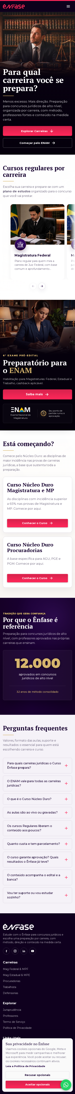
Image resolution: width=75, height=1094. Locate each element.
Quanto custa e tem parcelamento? (33, 844)
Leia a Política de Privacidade (25, 1066)
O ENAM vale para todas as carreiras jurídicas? (34, 783)
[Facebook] (6, 951)
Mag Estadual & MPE (16, 975)
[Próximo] (41, 286)
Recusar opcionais (37, 1075)
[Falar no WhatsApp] (65, 1084)
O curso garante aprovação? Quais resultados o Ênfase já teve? (32, 859)
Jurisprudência (12, 1009)
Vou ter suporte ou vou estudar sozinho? (30, 895)
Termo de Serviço (14, 1022)
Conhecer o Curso (34, 523)
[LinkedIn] (23, 951)
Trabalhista (9, 987)
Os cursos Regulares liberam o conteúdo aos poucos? (29, 828)
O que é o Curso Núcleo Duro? (29, 799)
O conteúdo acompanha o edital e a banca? (33, 877)
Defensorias (10, 993)
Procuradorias (11, 981)
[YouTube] (32, 951)
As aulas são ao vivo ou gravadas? (32, 812)
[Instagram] (15, 951)
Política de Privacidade (17, 1028)
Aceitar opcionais (37, 1084)
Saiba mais (34, 394)
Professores (10, 1015)
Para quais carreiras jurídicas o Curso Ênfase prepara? (34, 765)
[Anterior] (33, 286)
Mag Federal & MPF (15, 969)
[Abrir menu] (68, 6)
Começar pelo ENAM (34, 143)
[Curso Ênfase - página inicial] (14, 6)
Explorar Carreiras (34, 131)
